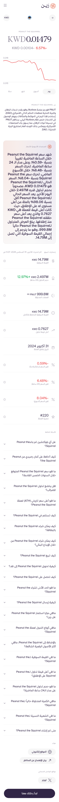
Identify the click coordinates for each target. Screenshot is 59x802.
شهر (23, 91)
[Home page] (48, 6)
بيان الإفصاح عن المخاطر (35, 760)
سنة (9, 91)
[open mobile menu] (5, 6)
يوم (49, 91)
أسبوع (36, 91)
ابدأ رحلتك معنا (29, 793)
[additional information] (4, 261)
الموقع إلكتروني (39, 752)
